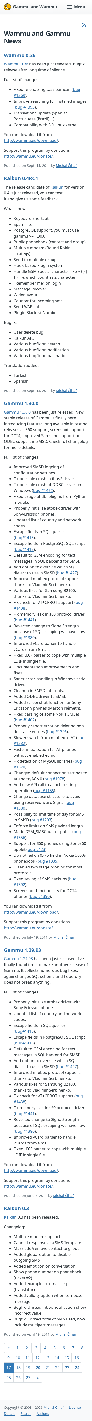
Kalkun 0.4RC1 (21, 178)
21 (48, 1367)
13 (47, 1357)
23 (67, 1367)
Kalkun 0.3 (16, 1208)
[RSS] (84, 25)
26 (18, 1377)
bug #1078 (54, 778)
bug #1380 (25, 637)
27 (28, 1377)
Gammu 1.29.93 (22, 950)
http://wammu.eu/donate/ (28, 156)
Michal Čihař (66, 165)
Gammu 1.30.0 (21, 403)
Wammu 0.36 (19, 55)
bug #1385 (47, 861)
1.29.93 (26, 958)
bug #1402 (25, 720)
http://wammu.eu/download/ (31, 140)
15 (67, 1357)
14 (57, 1357)
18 (18, 1367)
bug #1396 (57, 731)
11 (28, 1357)
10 (18, 1357)
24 (77, 1367)
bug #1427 (67, 573)
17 (8, 1367)
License (75, 1407)
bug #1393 (25, 107)
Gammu (11, 412)
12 (37, 1357)
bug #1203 (41, 820)
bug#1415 (24, 537)
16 (76, 1357)
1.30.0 (25, 412)
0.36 (24, 64)
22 (57, 1367)
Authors (43, 1413)
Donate (9, 1413)
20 (38, 1367)
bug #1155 (44, 790)
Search (26, 1413)
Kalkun (57, 187)
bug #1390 (40, 896)
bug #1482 (43, 490)
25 (8, 1377)
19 (28, 1367)
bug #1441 (25, 620)
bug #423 (36, 849)
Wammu (12, 64)
